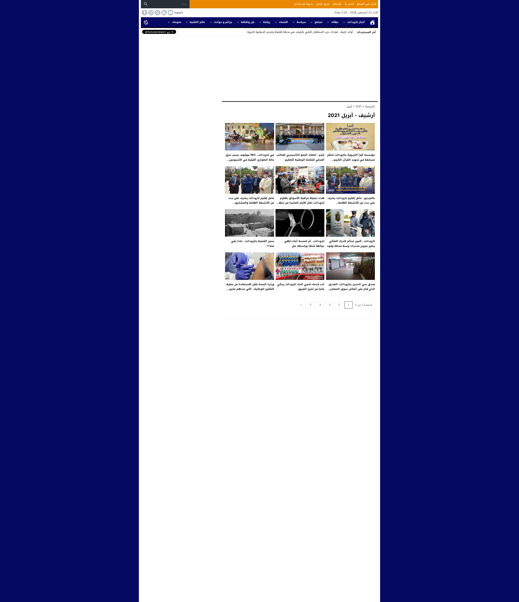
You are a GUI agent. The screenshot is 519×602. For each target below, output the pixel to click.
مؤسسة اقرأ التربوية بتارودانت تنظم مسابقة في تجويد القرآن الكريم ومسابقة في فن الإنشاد (351, 159)
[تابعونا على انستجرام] (150, 12)
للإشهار (337, 3)
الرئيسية (372, 22)
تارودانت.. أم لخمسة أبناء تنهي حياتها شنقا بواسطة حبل (304, 243)
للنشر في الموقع (366, 3)
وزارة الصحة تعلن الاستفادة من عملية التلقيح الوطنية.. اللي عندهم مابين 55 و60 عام (250, 289)
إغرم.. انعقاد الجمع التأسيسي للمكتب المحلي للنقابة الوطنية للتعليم (300, 157)
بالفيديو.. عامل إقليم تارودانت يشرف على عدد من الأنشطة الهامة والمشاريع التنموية (351, 203)
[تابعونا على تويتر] (157, 12)
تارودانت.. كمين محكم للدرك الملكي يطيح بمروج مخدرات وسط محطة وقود (351, 243)
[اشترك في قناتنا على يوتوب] (170, 12)
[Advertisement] (259, 67)
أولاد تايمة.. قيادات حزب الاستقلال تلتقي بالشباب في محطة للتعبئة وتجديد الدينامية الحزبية (300, 31)
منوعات (176, 22)
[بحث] (146, 4)
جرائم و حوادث (223, 22)
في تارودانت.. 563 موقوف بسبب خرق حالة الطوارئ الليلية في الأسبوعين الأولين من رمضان (249, 159)
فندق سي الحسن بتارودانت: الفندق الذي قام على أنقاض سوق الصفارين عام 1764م (351, 289)
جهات (334, 22)
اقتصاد (283, 22)
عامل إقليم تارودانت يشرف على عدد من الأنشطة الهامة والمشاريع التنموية (251, 203)
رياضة (266, 22)
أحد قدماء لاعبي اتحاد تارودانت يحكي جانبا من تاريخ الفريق (300, 286)
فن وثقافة (247, 22)
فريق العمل (322, 3)
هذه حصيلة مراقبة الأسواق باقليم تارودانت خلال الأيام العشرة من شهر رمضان (301, 203)
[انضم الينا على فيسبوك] (144, 12)
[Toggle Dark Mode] (146, 22)
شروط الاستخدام (303, 3)
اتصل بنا (349, 3)
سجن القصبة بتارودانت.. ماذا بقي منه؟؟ (252, 243)
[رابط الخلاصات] (163, 12)
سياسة (301, 22)
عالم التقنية (197, 22)
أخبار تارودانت (356, 22)
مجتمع (318, 22)
